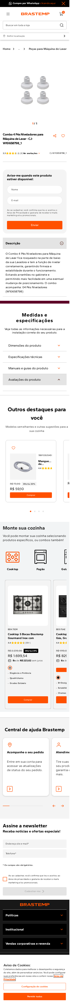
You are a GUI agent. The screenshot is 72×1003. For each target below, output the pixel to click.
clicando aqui (47, 3)
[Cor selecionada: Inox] (10, 668)
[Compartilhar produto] (55, 136)
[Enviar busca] (61, 25)
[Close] (63, 3)
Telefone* (11, 853)
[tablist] (36, 509)
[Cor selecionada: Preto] (58, 677)
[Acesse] (59, 789)
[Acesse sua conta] (10, 789)
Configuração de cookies (34, 986)
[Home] (35, 13)
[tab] (30, 511)
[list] (8, 14)
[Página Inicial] (34, 904)
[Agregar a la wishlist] (63, 135)
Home (6, 49)
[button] (37, 879)
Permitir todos (34, 996)
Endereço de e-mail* (17, 844)
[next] (62, 806)
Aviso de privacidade (18, 879)
